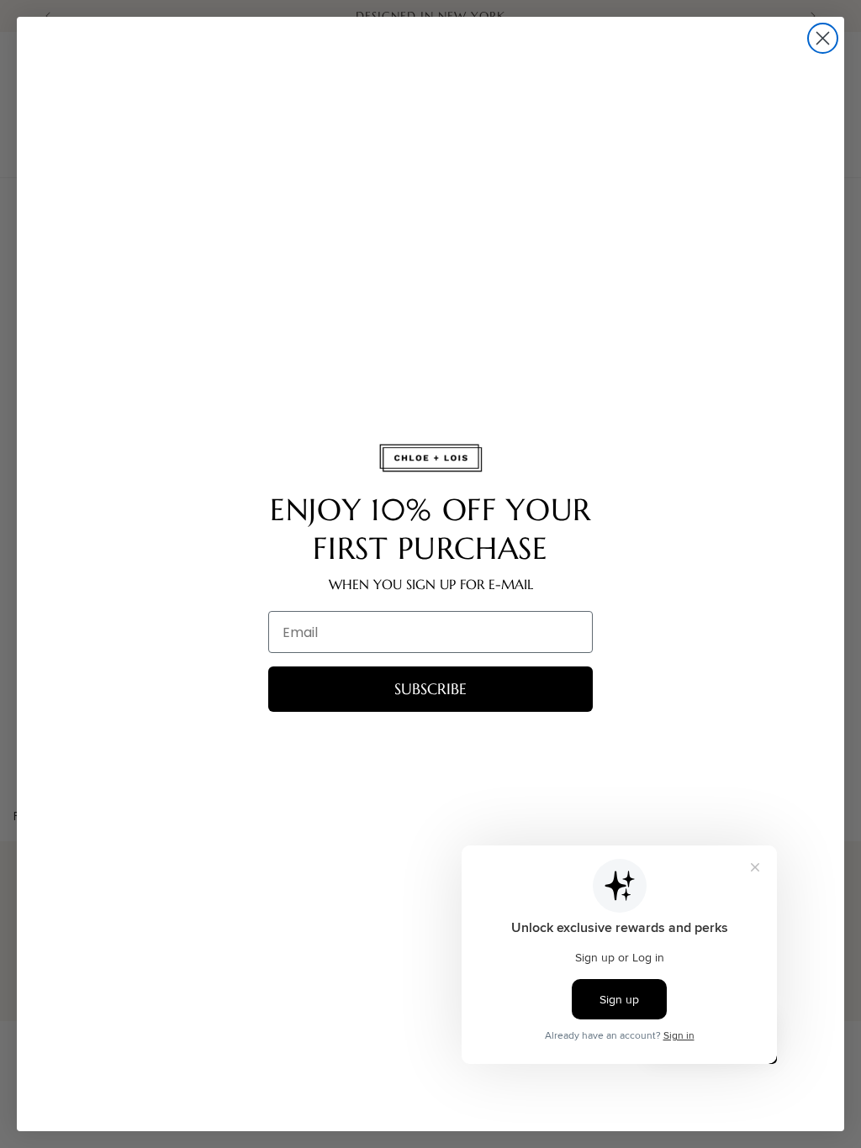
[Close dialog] (822, 38)
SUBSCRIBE (430, 688)
